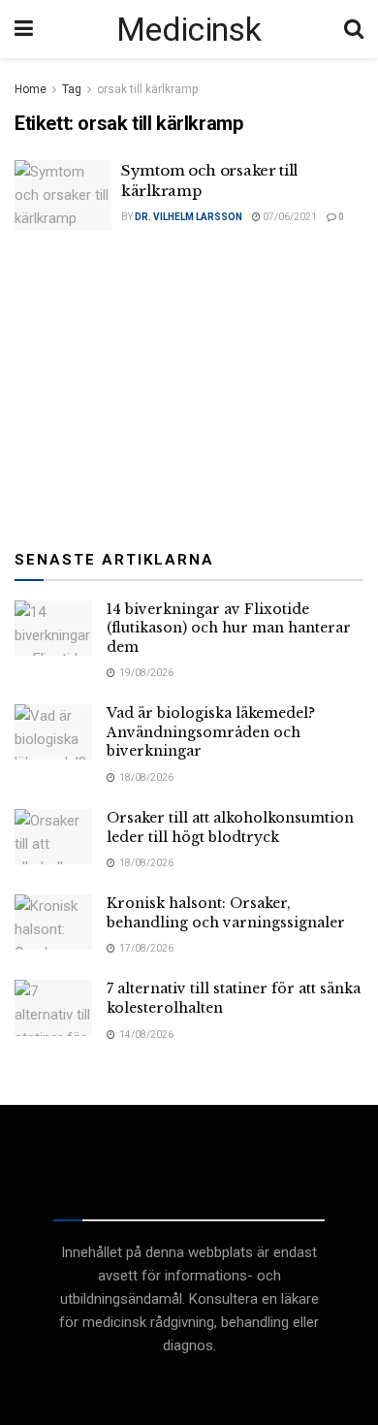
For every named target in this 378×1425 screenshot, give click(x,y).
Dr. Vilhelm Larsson (188, 216)
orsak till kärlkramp (147, 89)
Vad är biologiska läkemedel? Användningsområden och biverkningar (211, 732)
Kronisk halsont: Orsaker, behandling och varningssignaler (226, 912)
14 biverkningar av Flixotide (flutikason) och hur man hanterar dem (229, 628)
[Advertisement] (189, 385)
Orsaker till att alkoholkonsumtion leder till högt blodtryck (230, 827)
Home (31, 89)
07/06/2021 (289, 216)
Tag (71, 89)
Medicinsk (188, 29)
